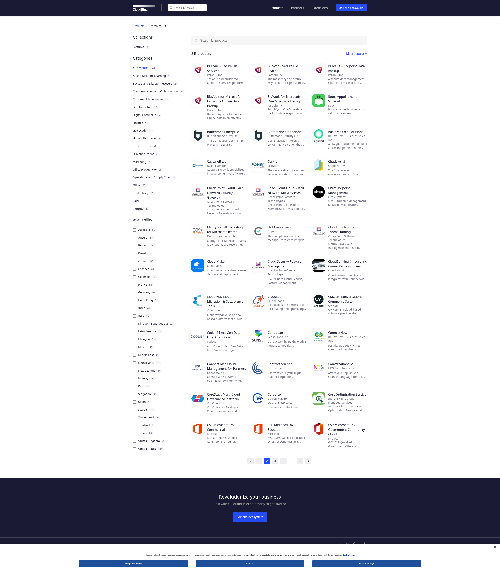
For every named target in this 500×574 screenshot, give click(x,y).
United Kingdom (151, 441)
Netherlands (149, 362)
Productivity (143, 193)
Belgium (146, 245)
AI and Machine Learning (151, 76)
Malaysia (146, 339)
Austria (145, 237)
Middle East (148, 355)
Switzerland (148, 417)
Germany (147, 292)
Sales (138, 201)
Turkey (145, 433)
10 (299, 461)
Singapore (147, 394)
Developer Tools (145, 107)
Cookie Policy (349, 555)
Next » (308, 461)
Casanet (146, 269)
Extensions (320, 8)
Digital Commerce (147, 115)
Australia (147, 230)
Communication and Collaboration (158, 91)
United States (150, 448)
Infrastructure (145, 146)
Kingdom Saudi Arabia (155, 323)
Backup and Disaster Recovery (155, 83)
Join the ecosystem (351, 7)
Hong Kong (148, 300)
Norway (146, 378)
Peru (144, 386)
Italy (144, 316)
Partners (297, 8)
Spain (144, 402)
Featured (141, 47)
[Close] (495, 547)
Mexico (145, 347)
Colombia (147, 276)
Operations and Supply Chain (154, 177)
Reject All (250, 563)
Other (139, 185)
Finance (140, 122)
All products (144, 68)
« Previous (250, 461)
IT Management (146, 154)
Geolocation (143, 130)
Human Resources (147, 138)
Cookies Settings (366, 563)
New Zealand (149, 370)
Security (141, 208)
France (145, 284)
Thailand (146, 425)
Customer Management (150, 99)
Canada (146, 261)
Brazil (144, 253)
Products (276, 8)
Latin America (150, 331)
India (144, 308)
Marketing (142, 162)
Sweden (146, 409)
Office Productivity (147, 169)
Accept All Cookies (133, 563)
